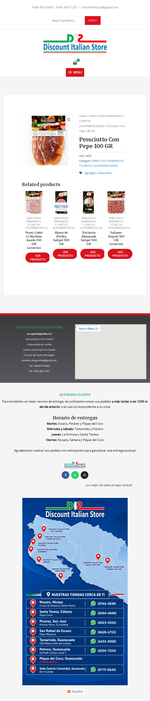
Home (83, 116)
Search (93, 20)
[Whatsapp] (75, 475)
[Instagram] (84, 475)
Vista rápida (34, 211)
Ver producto (38, 257)
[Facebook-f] (65, 475)
